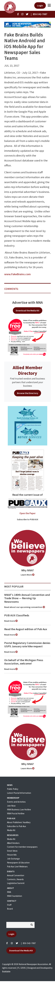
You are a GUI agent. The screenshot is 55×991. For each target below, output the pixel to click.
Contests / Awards (15, 879)
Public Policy (12, 789)
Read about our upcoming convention (23, 607)
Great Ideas (12, 850)
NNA (9, 892)
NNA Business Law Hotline (19, 809)
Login (40, 5)
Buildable (6, 971)
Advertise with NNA (27, 302)
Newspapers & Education (18, 862)
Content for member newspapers (22, 846)
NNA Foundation (14, 896)
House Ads (12, 854)
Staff (9, 904)
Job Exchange (13, 858)
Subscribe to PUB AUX (27, 519)
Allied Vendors (13, 843)
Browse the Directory (27, 393)
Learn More (26, 574)
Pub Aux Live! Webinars (17, 866)
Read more (9, 620)
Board (10, 908)
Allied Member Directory (27, 370)
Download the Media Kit (27, 310)
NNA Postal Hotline (15, 813)
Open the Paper (27, 513)
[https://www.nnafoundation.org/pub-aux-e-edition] (27, 470)
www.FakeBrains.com (17, 274)
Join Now (11, 805)
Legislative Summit (16, 883)
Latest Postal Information (19, 793)
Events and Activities (16, 801)
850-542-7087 (29, 943)
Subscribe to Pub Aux (16, 826)
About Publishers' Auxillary (18, 822)
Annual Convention (15, 875)
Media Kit (11, 830)
